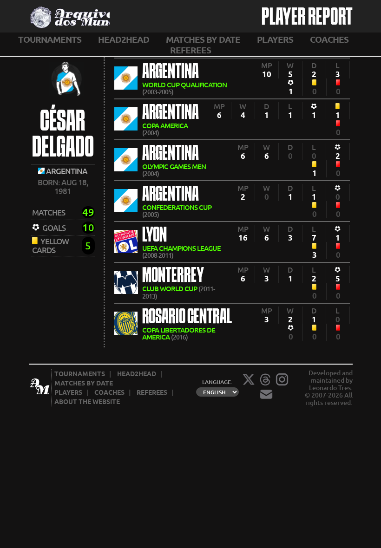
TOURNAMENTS (49, 39)
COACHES (329, 39)
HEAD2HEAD (123, 39)
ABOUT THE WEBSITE (87, 401)
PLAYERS (275, 39)
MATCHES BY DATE (203, 39)
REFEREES (190, 50)
